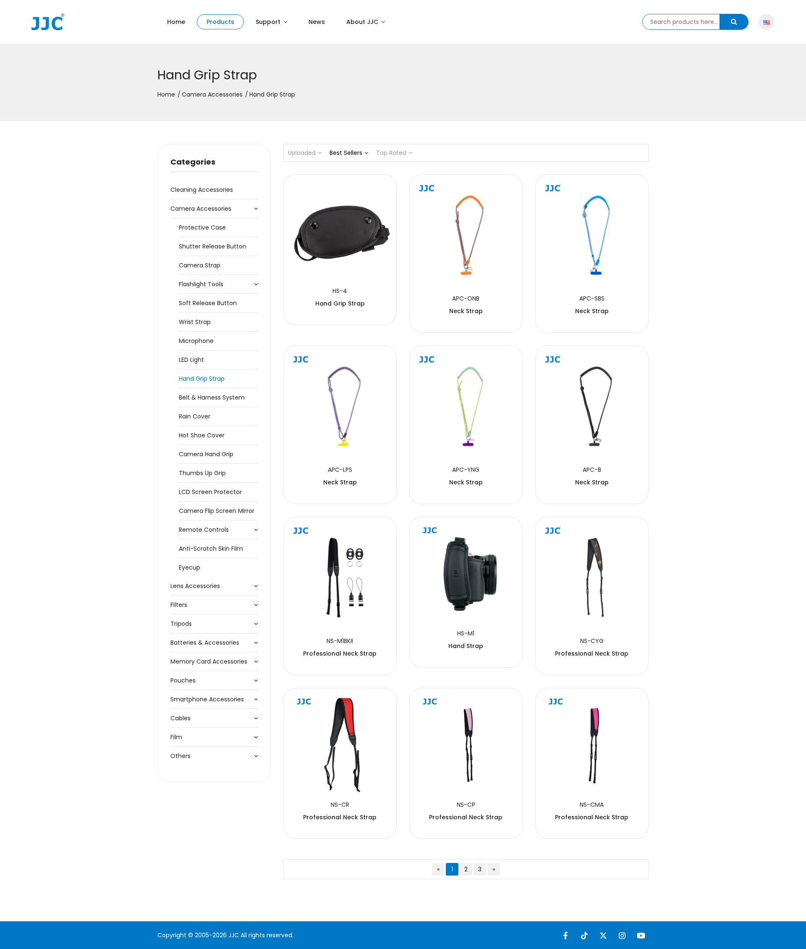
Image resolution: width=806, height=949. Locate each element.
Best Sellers (346, 153)
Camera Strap (199, 265)
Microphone (196, 341)
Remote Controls (204, 529)
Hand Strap (465, 646)
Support (269, 22)
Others (180, 756)
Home (176, 22)
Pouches (183, 680)
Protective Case (202, 227)
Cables (180, 718)
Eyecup (189, 567)
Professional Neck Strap (340, 653)
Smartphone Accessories (207, 699)
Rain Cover (194, 416)
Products (220, 22)
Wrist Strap (195, 322)
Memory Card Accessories (208, 661)
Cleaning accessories (201, 190)
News (317, 22)
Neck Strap (466, 311)
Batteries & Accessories (204, 642)
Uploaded (302, 153)
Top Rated (391, 153)
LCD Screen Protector (210, 492)
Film (176, 737)
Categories (192, 162)
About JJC (363, 22)
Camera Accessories (212, 94)
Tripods (181, 624)
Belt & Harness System (212, 397)
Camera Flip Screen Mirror (216, 511)
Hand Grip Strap (202, 378)
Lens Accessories (195, 586)
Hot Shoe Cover (202, 435)
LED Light (191, 360)
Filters (178, 605)
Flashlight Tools (201, 284)
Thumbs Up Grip (202, 473)
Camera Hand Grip (206, 454)
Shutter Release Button (212, 246)
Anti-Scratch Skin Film (211, 548)
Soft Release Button (208, 303)
